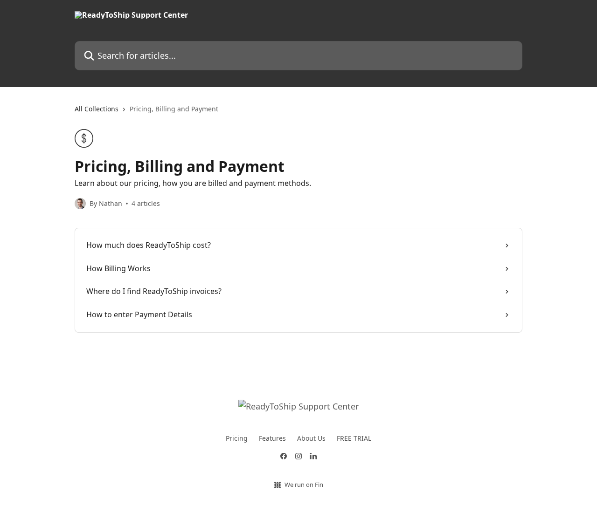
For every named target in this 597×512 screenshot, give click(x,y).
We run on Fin (304, 484)
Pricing (237, 438)
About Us (311, 438)
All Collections (96, 108)
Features (272, 438)
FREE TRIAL (354, 438)
